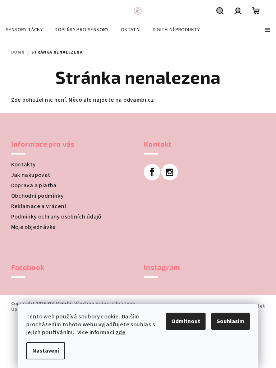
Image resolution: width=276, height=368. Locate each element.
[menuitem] (24, 30)
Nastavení (45, 351)
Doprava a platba (34, 185)
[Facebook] (152, 172)
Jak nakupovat (31, 175)
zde (120, 332)
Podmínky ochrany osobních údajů (56, 217)
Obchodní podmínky (37, 196)
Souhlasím (230, 321)
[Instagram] (169, 172)
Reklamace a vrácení (38, 206)
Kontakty (23, 165)
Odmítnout (185, 321)
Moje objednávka (33, 227)
